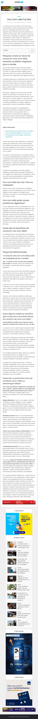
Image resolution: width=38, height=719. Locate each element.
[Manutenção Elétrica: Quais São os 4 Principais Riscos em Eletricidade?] (13, 562)
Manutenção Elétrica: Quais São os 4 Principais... (23, 562)
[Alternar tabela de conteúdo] (31, 50)
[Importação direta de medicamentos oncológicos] (13, 570)
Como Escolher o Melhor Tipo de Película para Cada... (24, 588)
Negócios (20, 576)
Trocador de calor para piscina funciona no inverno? (23, 597)
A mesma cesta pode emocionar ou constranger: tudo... (24, 545)
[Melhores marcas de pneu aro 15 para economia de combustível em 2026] (13, 614)
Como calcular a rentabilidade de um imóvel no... (24, 624)
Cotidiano (20, 542)
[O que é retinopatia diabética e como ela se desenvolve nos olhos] (13, 606)
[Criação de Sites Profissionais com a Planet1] (13, 579)
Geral (19, 550)
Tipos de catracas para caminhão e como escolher (23, 554)
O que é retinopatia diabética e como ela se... (24, 607)
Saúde (19, 16)
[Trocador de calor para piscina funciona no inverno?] (13, 596)
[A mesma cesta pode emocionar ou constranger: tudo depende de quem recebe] (13, 545)
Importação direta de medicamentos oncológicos (23, 571)
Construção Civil (22, 559)
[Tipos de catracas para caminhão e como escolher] (13, 553)
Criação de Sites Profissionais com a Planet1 (24, 579)
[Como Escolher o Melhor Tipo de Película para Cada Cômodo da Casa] (13, 587)
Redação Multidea (19, 22)
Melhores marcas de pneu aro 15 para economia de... (24, 615)
